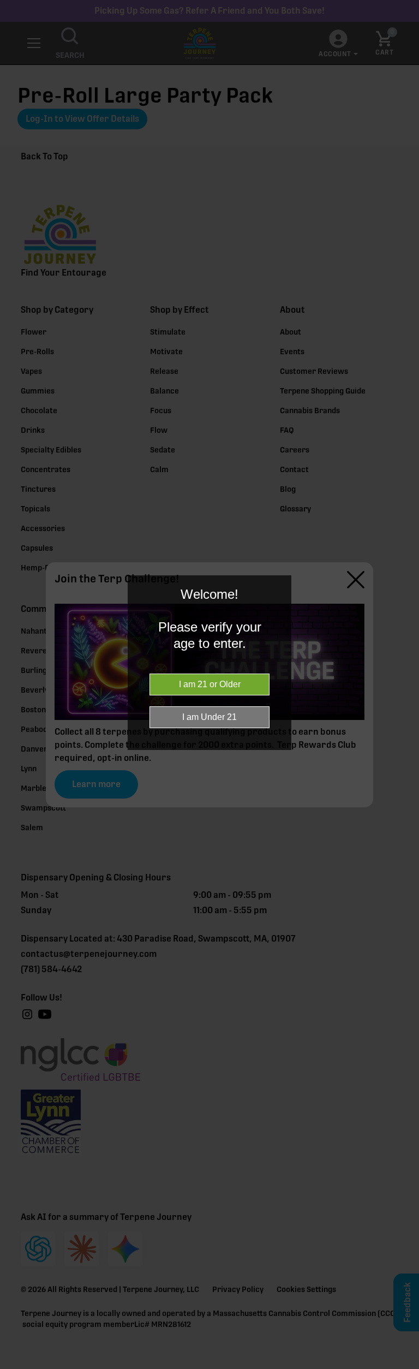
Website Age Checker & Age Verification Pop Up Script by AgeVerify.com (405, 1366)
